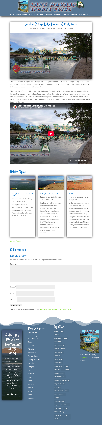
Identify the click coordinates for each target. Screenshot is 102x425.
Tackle (30, 388)
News (30, 377)
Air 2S (56, 331)
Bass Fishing (32, 332)
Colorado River (58, 352)
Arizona (56, 334)
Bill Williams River (74, 194)
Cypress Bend (58, 362)
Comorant (57, 355)
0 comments (68, 28)
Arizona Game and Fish (61, 338)
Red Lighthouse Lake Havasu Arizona (50, 194)
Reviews (31, 384)
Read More (12, 394)
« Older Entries (15, 241)
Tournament (57, 408)
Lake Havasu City (59, 373)
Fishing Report (58, 366)
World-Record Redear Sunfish (60, 416)
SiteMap (74, 14)
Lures (30, 370)
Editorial (31, 349)
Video (60, 28)
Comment (14, 264)
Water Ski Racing (59, 412)
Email (12, 293)
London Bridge (58, 391)
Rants (30, 381)
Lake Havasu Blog (23, 14)
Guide (66, 366)
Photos (66, 14)
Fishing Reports (34, 359)
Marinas (57, 14)
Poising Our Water (59, 394)
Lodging (49, 14)
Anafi (61, 331)
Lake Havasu (65, 370)
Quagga (56, 398)
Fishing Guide (33, 356)
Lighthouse (57, 387)
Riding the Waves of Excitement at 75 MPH (22, 195)
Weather (31, 398)
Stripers (56, 405)
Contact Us (83, 14)
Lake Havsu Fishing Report (61, 380)
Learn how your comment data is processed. (55, 309)
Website (13, 300)
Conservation (33, 345)
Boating (56, 349)
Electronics (32, 353)
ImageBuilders (85, 357)
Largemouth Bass (59, 384)
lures (66, 391)
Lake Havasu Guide (38, 28)
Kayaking (31, 363)
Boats (19, 201)
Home (12, 14)
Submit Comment (16, 305)
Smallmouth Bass (59, 401)
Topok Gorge (65, 405)
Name (13, 287)
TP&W (30, 391)
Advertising (38, 14)
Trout (65, 408)
